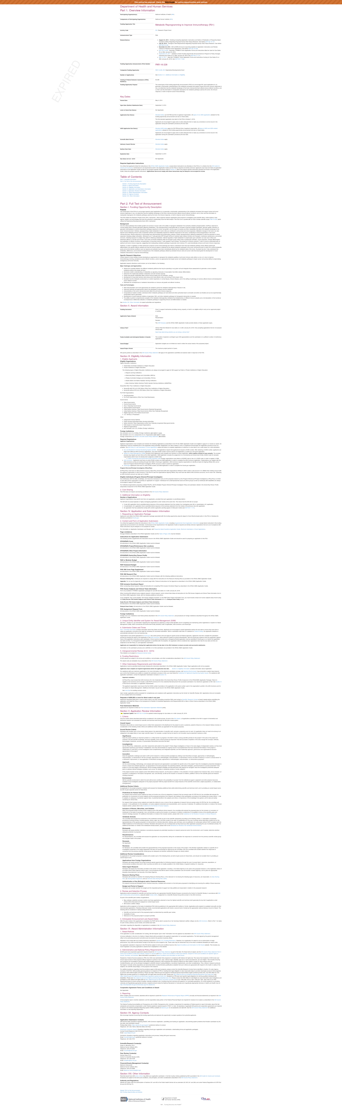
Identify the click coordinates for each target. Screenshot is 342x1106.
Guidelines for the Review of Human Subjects (155, 806)
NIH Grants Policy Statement (189, 1077)
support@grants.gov (129, 1033)
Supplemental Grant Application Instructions (187, 523)
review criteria (154, 895)
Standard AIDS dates (161, 128)
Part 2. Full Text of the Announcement (130, 181)
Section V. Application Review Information (134, 191)
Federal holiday (198, 631)
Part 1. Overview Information (128, 179)
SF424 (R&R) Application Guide (160, 166)
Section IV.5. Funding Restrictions (166, 940)
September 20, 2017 (164, 54)
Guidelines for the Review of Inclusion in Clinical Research (199, 814)
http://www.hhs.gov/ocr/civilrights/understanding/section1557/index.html (193, 974)
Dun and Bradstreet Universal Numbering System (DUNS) (140, 450)
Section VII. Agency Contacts (130, 194)
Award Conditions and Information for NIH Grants (191, 945)
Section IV (173, 169)
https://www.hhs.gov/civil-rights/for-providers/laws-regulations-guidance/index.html (143, 976)
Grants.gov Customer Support (128, 1029)
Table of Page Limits (165, 534)
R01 (156, 30)
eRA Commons (128, 460)
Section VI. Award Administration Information (134, 192)
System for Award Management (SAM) (134, 453)
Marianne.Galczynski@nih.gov (132, 1070)
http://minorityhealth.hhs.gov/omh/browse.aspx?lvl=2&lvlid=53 (137, 985)
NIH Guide (170, 2)
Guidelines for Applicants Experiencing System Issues (193, 673)
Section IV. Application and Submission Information (136, 189)
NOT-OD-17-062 (179, 59)
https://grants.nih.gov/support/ (140, 1025)
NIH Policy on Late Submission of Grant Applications (142, 447)
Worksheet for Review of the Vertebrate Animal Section (186, 825)
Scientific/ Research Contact (190, 699)
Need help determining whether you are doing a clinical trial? (172, 332)
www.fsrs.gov (165, 1008)
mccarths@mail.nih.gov (130, 1050)
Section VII (163, 675)
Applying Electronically (190, 671)
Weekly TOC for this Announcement (130, 1090)
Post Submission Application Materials (151, 707)
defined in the (146, 436)
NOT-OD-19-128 (163, 45)
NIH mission (177, 718)
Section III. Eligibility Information (131, 187)
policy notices (139, 1076)
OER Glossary (162, 323)
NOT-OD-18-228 (193, 48)
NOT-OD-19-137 (210, 42)
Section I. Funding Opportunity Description (134, 184)
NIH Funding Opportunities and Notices (131, 1092)
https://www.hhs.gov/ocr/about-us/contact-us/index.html (160, 979)
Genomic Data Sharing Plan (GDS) (157, 878)
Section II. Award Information (130, 185)
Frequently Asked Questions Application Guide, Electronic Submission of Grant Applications (179, 529)
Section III (218, 682)
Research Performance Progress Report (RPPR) (175, 995)
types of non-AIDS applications (202, 115)
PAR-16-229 (158, 70)
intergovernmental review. (144, 653)
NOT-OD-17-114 (195, 55)
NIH (173, 14)
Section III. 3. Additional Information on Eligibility (171, 75)
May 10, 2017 (163, 57)
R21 (164, 70)
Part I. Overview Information (128, 629)
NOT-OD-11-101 (189, 508)
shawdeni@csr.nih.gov (130, 1060)
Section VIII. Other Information (130, 196)
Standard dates (159, 115)
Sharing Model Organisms (135, 878)
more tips (127, 690)
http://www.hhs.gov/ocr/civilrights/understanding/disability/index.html (152, 978)
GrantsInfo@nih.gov (129, 1037)
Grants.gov (127, 465)
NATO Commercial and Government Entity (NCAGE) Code (144, 458)
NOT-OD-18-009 (163, 50)
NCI (171, 19)
